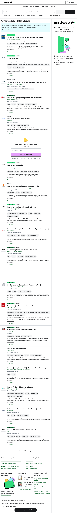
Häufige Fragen (5, 500)
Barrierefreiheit (14, 503)
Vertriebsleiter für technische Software (21, 329)
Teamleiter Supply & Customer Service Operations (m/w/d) (28, 229)
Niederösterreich (33, 64)
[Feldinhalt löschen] (26, 12)
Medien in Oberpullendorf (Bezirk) (41, 479)
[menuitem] (8, 16)
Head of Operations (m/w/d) (16, 349)
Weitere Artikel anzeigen (24, 489)
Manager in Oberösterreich (8, 468)
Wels (8, 104)
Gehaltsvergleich (6, 495)
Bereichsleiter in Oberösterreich (10, 466)
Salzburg (50, 64)
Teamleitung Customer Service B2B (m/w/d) (22, 250)
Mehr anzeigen (10, 49)
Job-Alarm (45, 6)
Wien (15, 64)
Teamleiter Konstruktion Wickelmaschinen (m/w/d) (25, 37)
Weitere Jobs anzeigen (25, 451)
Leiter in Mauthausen (31, 468)
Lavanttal (10, 312)
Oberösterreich (24, 21)
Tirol (46, 64)
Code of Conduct (24, 503)
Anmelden (71, 2)
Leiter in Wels (29, 461)
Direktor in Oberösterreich (8, 463)
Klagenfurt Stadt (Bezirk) (27, 312)
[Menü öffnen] (2, 2)
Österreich (10, 89)
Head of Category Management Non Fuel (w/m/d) (24, 98)
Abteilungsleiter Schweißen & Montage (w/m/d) (24, 285)
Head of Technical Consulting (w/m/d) (20, 387)
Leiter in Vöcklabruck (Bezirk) (34, 463)
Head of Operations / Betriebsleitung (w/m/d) (23, 186)
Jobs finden (69, 12)
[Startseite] (8, 2)
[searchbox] (26, 150)
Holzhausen (10, 192)
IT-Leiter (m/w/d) (12, 58)
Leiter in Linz (29, 466)
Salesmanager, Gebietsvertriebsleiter (21, 306)
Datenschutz (4, 503)
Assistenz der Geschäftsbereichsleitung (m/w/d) (24, 409)
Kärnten (25, 64)
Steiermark (10, 64)
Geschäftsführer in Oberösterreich (11, 461)
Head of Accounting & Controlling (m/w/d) (21, 207)
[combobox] (14, 12)
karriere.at (37, 475)
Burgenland (41, 64)
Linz (8, 125)
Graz (8, 171)
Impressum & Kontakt (17, 500)
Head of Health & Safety (15, 165)
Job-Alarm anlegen (26, 154)
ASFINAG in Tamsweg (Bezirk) (42, 493)
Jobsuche (25, 6)
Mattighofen (11, 436)
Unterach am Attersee (13, 235)
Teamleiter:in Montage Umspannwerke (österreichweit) (27, 82)
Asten (9, 291)
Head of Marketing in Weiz (41, 491)
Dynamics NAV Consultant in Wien (42, 487)
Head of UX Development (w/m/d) (18, 119)
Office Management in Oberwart (40, 483)
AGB (25, 500)
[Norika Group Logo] (8, 507)
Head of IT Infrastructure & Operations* (21, 430)
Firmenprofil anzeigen (8, 30)
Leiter (13, 21)
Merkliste (52, 6)
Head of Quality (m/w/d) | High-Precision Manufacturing (26, 368)
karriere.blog (22, 473)
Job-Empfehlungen (35, 6)
